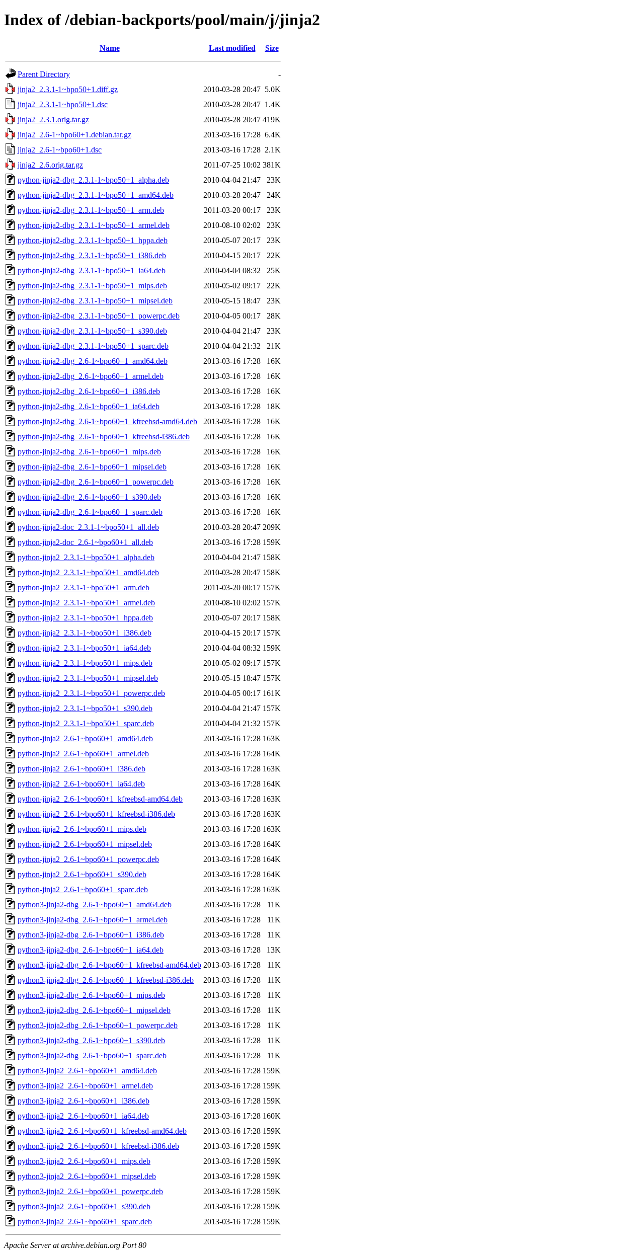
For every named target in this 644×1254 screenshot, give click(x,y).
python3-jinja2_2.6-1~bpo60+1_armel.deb (85, 1085)
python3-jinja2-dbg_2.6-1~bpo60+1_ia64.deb (91, 950)
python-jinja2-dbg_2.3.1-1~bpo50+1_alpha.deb (93, 180)
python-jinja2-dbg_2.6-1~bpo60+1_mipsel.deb (92, 466)
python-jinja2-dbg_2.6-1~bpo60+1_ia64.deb (88, 406)
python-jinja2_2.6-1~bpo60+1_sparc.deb (83, 889)
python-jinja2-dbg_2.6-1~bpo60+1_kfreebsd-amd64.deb (107, 421)
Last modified (232, 48)
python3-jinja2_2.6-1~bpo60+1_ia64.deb (83, 1116)
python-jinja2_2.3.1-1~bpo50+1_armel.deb (86, 602)
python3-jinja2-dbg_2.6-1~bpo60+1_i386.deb (91, 934)
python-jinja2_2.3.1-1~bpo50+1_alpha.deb (86, 557)
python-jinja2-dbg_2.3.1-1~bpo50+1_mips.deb (92, 285)
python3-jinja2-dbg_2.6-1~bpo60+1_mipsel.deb (94, 1010)
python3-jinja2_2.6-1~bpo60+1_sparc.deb (85, 1221)
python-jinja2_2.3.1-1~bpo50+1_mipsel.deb (88, 678)
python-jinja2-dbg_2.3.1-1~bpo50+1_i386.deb (92, 255)
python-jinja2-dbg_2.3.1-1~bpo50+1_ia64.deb (92, 270)
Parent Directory (44, 74)
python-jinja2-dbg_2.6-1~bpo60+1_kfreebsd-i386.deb (104, 436)
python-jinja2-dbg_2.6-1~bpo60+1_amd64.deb (93, 361)
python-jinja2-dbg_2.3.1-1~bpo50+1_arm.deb (91, 210)
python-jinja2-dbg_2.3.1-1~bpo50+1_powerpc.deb (99, 315)
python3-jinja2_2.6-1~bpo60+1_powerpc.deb (90, 1191)
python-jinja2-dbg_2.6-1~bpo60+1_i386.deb (89, 391)
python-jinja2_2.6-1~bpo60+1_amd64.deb (85, 738)
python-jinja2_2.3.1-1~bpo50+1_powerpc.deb (91, 693)
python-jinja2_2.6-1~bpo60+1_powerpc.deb (88, 859)
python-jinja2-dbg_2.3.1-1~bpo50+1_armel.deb (94, 225)
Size (272, 48)
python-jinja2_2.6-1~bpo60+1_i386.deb (81, 768)
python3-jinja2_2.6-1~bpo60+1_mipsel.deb (87, 1176)
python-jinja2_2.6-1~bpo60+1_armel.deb (83, 753)
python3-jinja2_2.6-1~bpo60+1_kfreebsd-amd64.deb (102, 1131)
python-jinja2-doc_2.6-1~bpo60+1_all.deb (85, 542)
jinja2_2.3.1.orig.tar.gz (53, 119)
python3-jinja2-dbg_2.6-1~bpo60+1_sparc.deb (92, 1055)
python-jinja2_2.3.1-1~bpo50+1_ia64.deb (84, 648)
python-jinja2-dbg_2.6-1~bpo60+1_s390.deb (89, 497)
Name (110, 48)
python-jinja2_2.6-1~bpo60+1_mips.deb (82, 829)
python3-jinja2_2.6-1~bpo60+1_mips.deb (84, 1161)
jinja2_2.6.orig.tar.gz (50, 165)
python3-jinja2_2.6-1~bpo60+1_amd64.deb (87, 1070)
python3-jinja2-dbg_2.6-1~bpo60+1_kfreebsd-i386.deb (106, 980)
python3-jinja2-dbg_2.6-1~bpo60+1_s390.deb (91, 1040)
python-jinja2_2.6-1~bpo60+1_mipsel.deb (85, 844)
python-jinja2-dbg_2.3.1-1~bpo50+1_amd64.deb (96, 195)
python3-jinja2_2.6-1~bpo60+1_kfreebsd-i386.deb (98, 1146)
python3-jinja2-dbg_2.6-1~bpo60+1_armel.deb (93, 919)
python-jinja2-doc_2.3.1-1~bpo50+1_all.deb (88, 527)
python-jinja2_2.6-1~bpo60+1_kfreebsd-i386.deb (96, 814)
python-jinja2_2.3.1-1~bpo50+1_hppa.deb (85, 617)
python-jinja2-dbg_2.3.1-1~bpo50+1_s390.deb (92, 331)
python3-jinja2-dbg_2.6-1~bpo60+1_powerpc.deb (98, 1025)
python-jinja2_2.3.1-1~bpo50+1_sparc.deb (86, 723)
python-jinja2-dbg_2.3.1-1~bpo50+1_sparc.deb (93, 346)
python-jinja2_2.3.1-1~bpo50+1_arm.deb (83, 587)
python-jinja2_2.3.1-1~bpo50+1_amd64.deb (88, 572)
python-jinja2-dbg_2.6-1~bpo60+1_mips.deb (89, 451)
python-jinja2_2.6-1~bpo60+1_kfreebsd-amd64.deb (100, 799)
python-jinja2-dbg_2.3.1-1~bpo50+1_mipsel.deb (95, 300)
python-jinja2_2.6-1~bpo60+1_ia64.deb (81, 783)
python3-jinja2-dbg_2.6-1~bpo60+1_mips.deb (91, 995)
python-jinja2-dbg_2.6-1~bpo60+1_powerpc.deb (96, 482)
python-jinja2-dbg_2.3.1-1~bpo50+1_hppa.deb (93, 240)
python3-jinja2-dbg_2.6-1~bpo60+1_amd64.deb (95, 904)
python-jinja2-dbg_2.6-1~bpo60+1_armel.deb (91, 376)
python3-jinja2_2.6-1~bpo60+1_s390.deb (84, 1206)
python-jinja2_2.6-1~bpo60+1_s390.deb (82, 874)
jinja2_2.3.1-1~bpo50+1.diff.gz (68, 89)
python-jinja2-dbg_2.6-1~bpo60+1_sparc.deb (90, 512)
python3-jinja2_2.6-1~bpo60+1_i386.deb (83, 1100)
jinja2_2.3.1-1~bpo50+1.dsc (63, 104)
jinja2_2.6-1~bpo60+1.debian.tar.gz (74, 134)
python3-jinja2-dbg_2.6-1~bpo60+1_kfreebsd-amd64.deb (109, 965)
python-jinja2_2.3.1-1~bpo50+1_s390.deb (85, 708)
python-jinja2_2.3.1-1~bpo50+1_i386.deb (84, 633)
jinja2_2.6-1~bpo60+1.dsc (60, 149)
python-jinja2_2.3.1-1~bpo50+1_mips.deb (85, 663)
